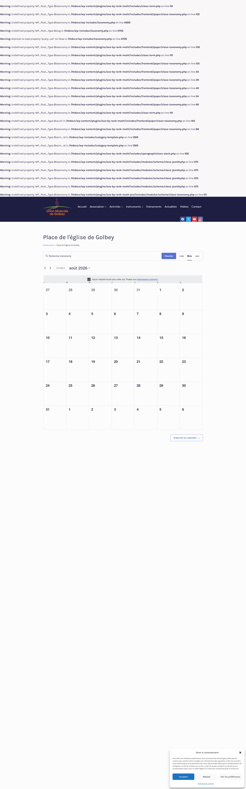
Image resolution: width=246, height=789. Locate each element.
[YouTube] (194, 219)
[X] (188, 219)
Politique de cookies (206, 784)
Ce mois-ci (61, 268)
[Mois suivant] (50, 268)
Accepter (183, 776)
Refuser (206, 776)
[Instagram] (200, 219)
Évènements (48, 245)
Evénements (153, 207)
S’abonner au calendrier (185, 437)
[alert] (123, 279)
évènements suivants (147, 279)
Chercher (168, 256)
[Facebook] (182, 219)
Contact (196, 207)
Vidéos (184, 207)
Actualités (171, 207)
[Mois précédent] (45, 268)
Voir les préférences (230, 776)
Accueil (82, 207)
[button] (240, 752)
